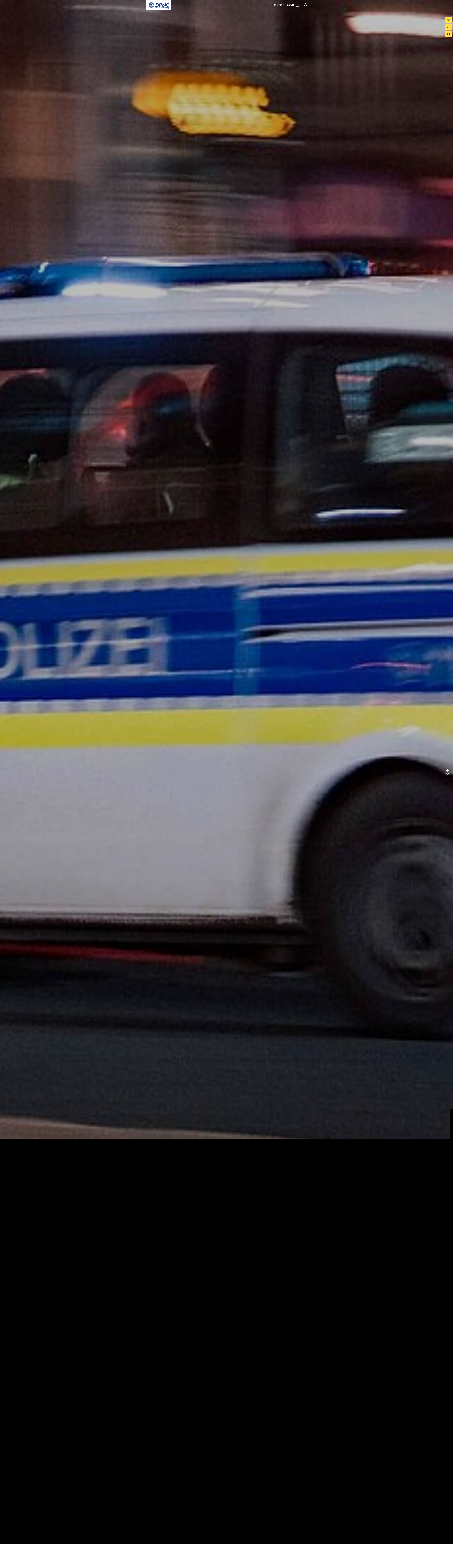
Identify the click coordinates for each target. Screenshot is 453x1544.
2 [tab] (447, 773)
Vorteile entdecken (190, 1517)
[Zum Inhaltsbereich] (226, 1532)
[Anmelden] (304, 5)
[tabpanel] (226, 772)
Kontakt (278, 5)
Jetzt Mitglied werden (159, 1517)
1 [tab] (447, 770)
